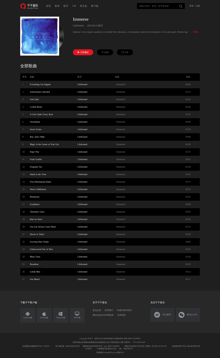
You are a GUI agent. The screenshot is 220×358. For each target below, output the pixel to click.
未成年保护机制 (124, 310)
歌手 (65, 6)
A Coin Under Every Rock (41, 114)
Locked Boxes (36, 107)
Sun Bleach (35, 279)
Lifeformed (78, 25)
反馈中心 (120, 352)
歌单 (57, 6)
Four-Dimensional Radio (40, 182)
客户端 (94, 6)
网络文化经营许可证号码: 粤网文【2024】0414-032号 (146, 346)
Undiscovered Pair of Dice (41, 249)
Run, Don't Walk (37, 137)
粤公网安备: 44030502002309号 (67, 346)
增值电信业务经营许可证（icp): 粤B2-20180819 (101, 346)
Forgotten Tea (36, 167)
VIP (74, 6)
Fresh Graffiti (36, 159)
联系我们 (109, 310)
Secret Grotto (35, 129)
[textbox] (161, 6)
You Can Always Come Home (43, 227)
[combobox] (161, 6)
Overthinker (35, 122)
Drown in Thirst (37, 234)
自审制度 (121, 315)
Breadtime (34, 264)
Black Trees (35, 257)
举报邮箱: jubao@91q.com (106, 352)
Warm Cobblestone (38, 189)
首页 (48, 6)
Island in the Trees (38, 174)
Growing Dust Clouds (39, 242)
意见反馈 (97, 310)
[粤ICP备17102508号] (132, 338)
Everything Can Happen (40, 84)
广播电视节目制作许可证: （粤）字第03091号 (115, 349)
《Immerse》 (120, 84)
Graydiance (35, 204)
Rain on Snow (36, 219)
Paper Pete (34, 152)
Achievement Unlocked (40, 92)
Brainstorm (34, 197)
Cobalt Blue (35, 272)
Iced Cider (34, 99)
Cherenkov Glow (37, 212)
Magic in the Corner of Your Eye (44, 144)
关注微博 (162, 315)
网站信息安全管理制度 (103, 315)
